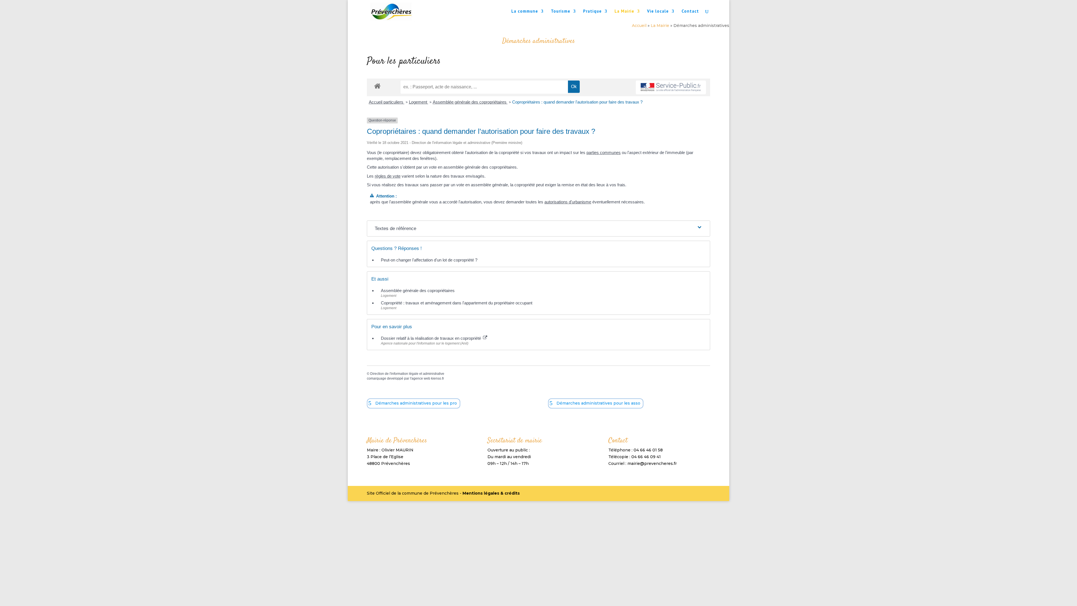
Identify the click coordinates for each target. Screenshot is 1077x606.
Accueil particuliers (386, 102)
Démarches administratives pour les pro (416, 403)
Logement (418, 102)
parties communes (603, 152)
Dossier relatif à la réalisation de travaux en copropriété (431, 338)
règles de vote (388, 176)
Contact (690, 11)
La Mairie (624, 11)
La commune (524, 11)
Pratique (592, 11)
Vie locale (658, 11)
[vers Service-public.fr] (671, 87)
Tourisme (560, 11)
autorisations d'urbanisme (567, 201)
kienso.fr (437, 378)
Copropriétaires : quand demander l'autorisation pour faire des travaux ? (577, 102)
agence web (420, 378)
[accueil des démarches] (377, 86)
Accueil (639, 25)
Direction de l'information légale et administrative (407, 374)
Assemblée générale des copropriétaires (470, 102)
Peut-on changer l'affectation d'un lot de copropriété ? (429, 260)
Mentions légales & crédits (491, 493)
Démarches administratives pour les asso (598, 403)
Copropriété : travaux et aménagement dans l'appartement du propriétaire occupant (456, 302)
